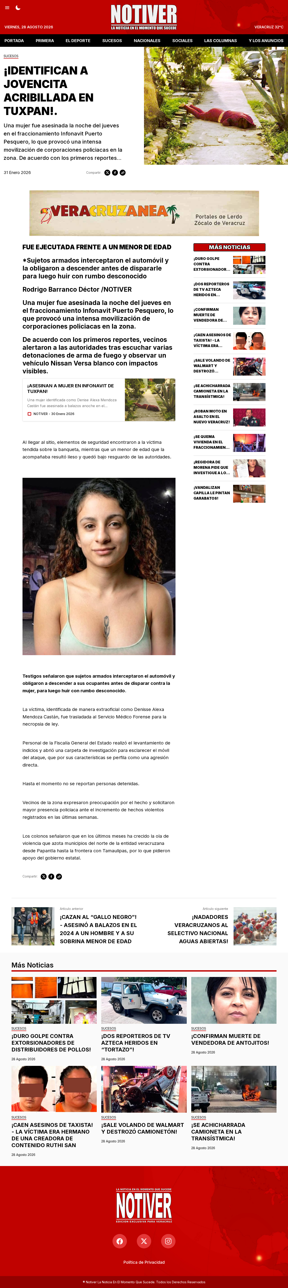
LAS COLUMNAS (220, 40)
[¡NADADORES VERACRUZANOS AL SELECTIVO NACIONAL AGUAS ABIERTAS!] (255, 926)
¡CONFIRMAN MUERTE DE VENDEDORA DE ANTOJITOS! (230, 1039)
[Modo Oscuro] (18, 7)
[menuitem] (144, 1262)
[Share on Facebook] (115, 172)
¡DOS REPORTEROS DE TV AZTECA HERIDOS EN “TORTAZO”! (135, 1043)
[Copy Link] (122, 172)
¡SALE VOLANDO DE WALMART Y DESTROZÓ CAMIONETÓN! (142, 1128)
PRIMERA (45, 40)
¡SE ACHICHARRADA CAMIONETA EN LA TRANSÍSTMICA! (212, 391)
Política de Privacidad (144, 1262)
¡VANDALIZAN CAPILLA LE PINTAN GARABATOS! (212, 493)
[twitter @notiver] (144, 1241)
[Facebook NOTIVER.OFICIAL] (119, 1241)
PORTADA (14, 40)
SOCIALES (182, 40)
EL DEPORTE (78, 40)
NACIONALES (147, 40)
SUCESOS (112, 40)
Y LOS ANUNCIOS (266, 40)
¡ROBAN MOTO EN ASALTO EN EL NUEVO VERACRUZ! (212, 416)
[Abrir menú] (7, 7)
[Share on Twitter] (107, 172)
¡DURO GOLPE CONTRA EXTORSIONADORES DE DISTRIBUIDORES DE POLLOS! (212, 269)
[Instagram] (168, 1241)
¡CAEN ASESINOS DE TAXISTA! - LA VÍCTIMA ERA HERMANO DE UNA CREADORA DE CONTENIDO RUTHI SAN (52, 1135)
